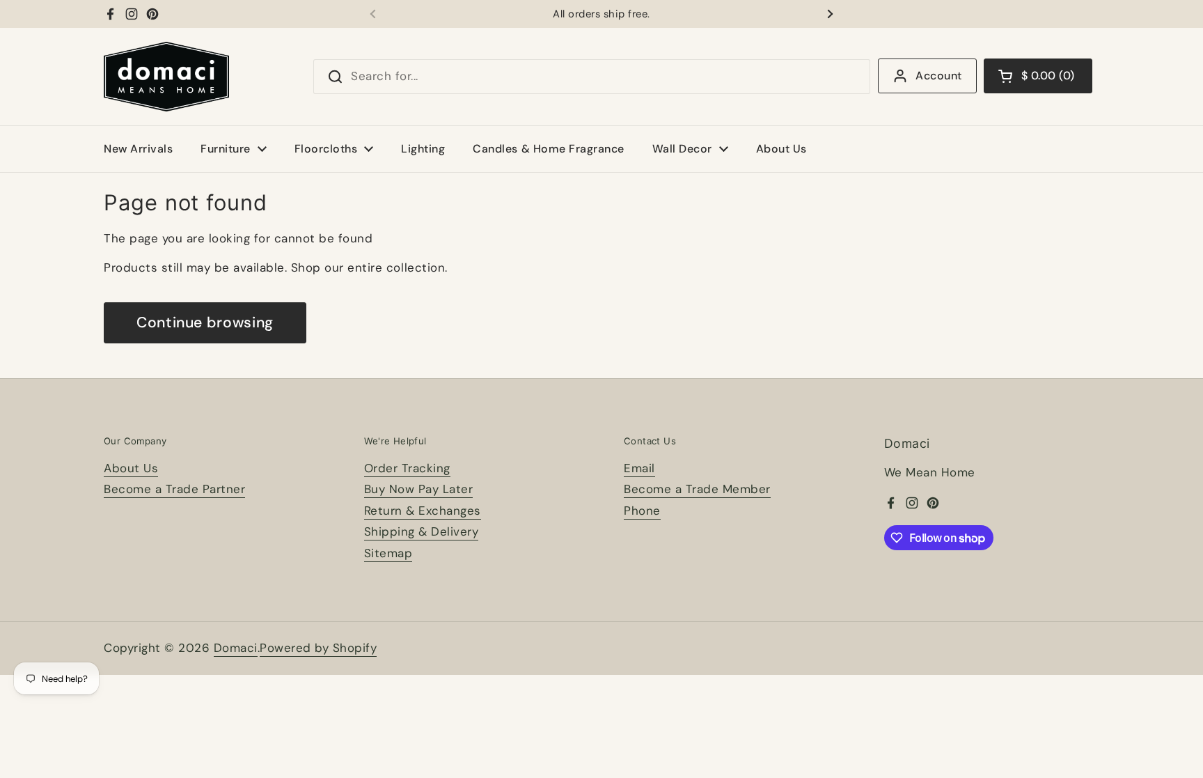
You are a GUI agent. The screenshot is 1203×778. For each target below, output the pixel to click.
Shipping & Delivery (421, 531)
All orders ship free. (601, 14)
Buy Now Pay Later (418, 489)
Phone (642, 510)
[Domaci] (166, 76)
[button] (1038, 76)
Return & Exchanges (422, 510)
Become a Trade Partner (174, 489)
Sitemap (388, 553)
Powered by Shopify (318, 647)
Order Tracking (407, 468)
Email (639, 468)
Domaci (236, 647)
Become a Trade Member (697, 489)
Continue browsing (205, 322)
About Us (131, 468)
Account (938, 75)
